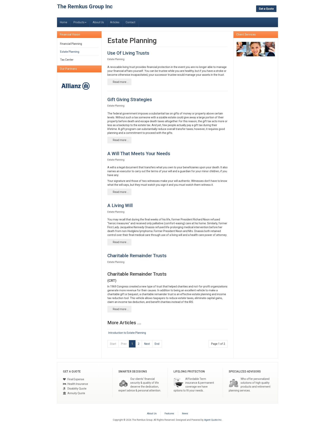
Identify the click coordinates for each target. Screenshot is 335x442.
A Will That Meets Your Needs (138, 153)
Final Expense (75, 379)
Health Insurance (77, 383)
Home (63, 22)
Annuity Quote (76, 393)
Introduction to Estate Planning (127, 332)
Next (147, 343)
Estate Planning (69, 51)
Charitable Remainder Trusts (137, 255)
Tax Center (66, 59)
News (185, 413)
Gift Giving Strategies (129, 99)
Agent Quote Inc (213, 420)
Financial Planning (71, 43)
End (157, 343)
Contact (130, 22)
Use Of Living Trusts (128, 53)
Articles (114, 22)
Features (169, 413)
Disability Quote (76, 388)
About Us (98, 22)
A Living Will (120, 205)
